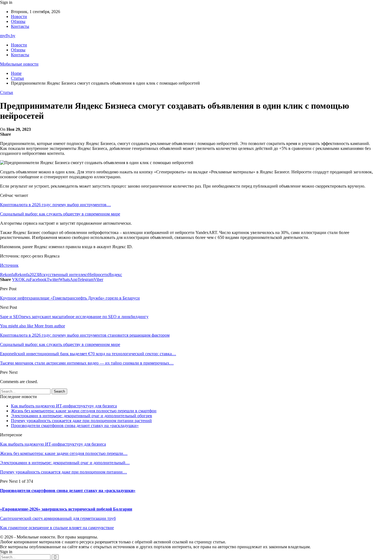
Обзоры (18, 21)
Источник (9, 265)
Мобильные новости (19, 64)
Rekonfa (7, 274)
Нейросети (98, 274)
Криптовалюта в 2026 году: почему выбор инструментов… (55, 204)
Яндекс (115, 274)
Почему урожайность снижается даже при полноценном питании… (63, 472)
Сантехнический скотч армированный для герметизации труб (58, 518)
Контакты (20, 26)
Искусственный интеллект (63, 274)
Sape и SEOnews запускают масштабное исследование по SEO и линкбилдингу (74, 316)
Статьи (6, 92)
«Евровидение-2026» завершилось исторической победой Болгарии (66, 509)
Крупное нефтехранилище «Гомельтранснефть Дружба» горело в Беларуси (70, 298)
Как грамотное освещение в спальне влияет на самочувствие (57, 527)
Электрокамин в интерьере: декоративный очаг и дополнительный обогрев (81, 415)
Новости (19, 16)
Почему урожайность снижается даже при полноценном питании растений (81, 420)
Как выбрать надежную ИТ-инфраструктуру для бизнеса (64, 406)
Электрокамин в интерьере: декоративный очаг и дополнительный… (65, 462)
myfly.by (7, 35)
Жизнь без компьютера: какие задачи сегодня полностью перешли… (64, 453)
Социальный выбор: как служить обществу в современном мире (60, 214)
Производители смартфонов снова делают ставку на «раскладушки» (75, 425)
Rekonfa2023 (26, 274)
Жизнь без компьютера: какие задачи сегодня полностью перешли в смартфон (83, 410)
